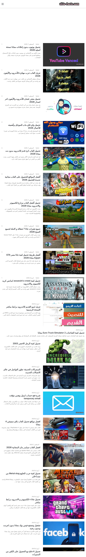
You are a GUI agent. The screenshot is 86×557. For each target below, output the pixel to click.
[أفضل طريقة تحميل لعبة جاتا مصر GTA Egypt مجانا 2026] (63, 262)
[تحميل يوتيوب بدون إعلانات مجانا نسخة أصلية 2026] (63, 54)
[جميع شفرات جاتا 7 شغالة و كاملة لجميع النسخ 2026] (63, 236)
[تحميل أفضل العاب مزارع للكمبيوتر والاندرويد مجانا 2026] (63, 210)
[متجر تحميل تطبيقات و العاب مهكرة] (69, 3)
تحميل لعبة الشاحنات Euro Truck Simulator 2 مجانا (61, 333)
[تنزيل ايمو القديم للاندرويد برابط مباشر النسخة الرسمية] (63, 314)
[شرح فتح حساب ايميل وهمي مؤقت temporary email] (63, 403)
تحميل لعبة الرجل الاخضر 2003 (26, 343)
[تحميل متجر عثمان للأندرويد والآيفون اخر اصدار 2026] (63, 106)
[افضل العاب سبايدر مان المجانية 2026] (63, 455)
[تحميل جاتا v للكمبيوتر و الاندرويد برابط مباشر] (63, 507)
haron (37, 44)
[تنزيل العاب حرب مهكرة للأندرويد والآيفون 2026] (63, 80)
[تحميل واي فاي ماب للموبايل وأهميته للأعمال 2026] (63, 132)
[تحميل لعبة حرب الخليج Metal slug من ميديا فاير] (63, 481)
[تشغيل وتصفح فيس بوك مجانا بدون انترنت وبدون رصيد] (63, 533)
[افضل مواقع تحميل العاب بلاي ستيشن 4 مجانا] (63, 429)
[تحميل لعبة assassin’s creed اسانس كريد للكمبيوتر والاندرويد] (63, 288)
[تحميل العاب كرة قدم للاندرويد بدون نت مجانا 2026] (63, 158)
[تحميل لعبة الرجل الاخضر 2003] (63, 351)
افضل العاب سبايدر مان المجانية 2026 (23, 447)
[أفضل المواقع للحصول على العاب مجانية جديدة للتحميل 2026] (63, 184)
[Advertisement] (43, 24)
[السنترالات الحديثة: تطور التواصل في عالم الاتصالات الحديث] (63, 377)
